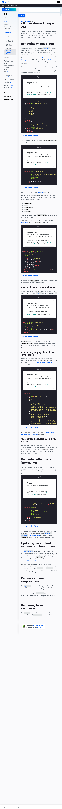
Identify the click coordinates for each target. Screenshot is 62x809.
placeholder (24, 222)
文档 (22, 21)
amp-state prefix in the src (44, 362)
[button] (58, 2)
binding (39, 293)
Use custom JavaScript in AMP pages (8, 61)
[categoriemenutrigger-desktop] (21, 15)
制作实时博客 (7, 85)
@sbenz (39, 627)
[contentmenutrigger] (39, 10)
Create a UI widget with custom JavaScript (9, 81)
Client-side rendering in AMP (9, 52)
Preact (47, 559)
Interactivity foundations (8, 35)
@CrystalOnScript (38, 625)
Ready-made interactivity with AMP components (10, 40)
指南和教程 (27, 21)
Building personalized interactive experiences (9, 46)
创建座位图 (7, 88)
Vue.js (53, 559)
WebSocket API (31, 561)
